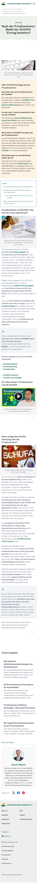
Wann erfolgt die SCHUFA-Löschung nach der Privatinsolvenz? (18, 202)
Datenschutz (6, 823)
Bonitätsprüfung (10, 367)
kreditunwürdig (8, 306)
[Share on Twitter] (13, 793)
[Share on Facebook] (18, 793)
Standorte (5, 815)
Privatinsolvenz (23, 163)
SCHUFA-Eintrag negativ (24, 286)
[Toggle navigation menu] (34, 4)
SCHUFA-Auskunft (10, 375)
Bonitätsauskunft (10, 364)
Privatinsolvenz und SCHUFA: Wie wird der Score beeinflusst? (17, 191)
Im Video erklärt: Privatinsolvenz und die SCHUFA (20, 197)
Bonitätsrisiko (9, 369)
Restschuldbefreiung (10, 105)
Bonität (5, 347)
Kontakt (22, 815)
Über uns (5, 811)
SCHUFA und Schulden (12, 378)
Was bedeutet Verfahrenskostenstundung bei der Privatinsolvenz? (18, 664)
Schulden (25, 339)
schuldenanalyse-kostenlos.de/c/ (12, 9)
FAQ (21, 811)
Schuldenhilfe (6, 855)
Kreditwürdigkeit (19, 252)
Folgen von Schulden (9, 11)
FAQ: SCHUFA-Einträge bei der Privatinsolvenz (18, 186)
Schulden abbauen (8, 851)
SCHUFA (20, 11)
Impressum (5, 819)
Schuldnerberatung (8, 846)
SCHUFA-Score (28, 100)
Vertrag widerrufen (26, 819)
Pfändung (5, 859)
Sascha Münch (18, 765)
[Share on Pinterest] (23, 793)
